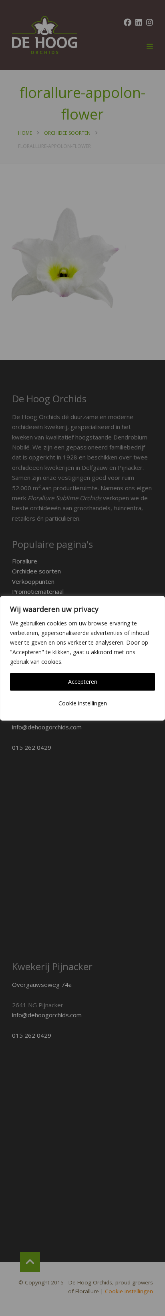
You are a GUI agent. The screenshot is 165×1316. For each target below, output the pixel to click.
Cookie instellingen (82, 703)
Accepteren (82, 681)
